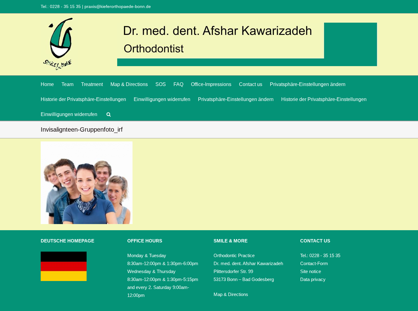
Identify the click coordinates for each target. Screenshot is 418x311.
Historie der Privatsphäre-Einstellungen (83, 99)
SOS (160, 84)
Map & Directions (129, 84)
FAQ (178, 84)
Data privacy (313, 279)
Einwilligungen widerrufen (162, 99)
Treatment (92, 84)
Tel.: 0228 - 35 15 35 (61, 6)
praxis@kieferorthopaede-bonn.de (117, 6)
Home (47, 84)
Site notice (310, 271)
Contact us (250, 84)
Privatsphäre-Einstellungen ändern (307, 84)
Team (67, 84)
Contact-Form (314, 263)
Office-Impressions (211, 84)
